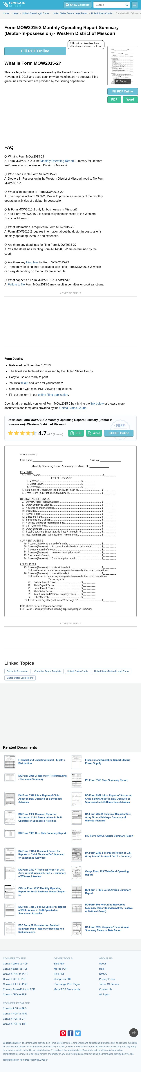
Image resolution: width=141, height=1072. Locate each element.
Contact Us (105, 989)
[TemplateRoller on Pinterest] (63, 1033)
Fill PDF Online (35, 51)
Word (130, 99)
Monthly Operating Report (57, 160)
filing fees (32, 262)
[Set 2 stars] (16, 433)
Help (101, 968)
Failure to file (16, 284)
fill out (24, 383)
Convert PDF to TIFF (15, 1023)
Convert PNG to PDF (15, 973)
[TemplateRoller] (12, 5)
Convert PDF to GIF (14, 1018)
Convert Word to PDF (15, 963)
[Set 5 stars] (34, 433)
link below (97, 403)
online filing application (53, 394)
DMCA (103, 973)
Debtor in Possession (17, 671)
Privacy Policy (107, 979)
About (102, 963)
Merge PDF (60, 968)
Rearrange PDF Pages (67, 984)
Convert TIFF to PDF (15, 984)
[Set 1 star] (10, 433)
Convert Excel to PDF (15, 968)
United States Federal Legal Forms (111, 671)
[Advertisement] (54, 113)
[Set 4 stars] (28, 433)
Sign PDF (59, 973)
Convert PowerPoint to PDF (19, 989)
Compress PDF (63, 979)
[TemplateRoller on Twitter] (78, 1033)
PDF (114, 99)
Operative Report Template (47, 671)
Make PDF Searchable (67, 989)
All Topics (104, 994)
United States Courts (72, 408)
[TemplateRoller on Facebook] (70, 1033)
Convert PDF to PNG (15, 1013)
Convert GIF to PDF (14, 979)
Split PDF (59, 963)
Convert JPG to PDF (15, 994)
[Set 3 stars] (22, 433)
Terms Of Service (109, 984)
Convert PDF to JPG (15, 1008)
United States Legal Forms (20, 678)
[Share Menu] (133, 1032)
